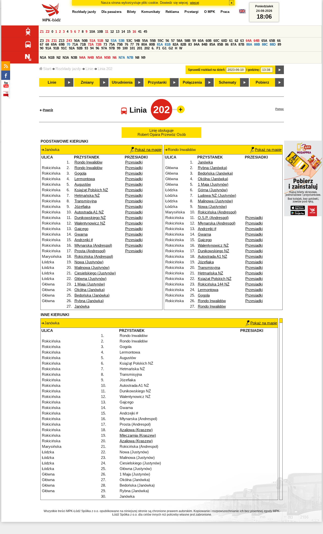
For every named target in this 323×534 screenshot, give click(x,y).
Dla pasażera (111, 12)
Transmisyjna (85, 201)
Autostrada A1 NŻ (89, 212)
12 (112, 32)
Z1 (42, 32)
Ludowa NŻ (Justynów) (217, 196)
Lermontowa (84, 179)
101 (132, 48)
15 (128, 32)
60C (216, 41)
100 (125, 48)
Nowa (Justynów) (88, 262)
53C (129, 41)
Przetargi (191, 12)
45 (145, 32)
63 (242, 41)
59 (194, 41)
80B (152, 44)
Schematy (227, 82)
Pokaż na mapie (148, 150)
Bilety (131, 12)
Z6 (47, 41)
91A (48, 48)
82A (175, 44)
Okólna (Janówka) (89, 290)
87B (241, 44)
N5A (99, 57)
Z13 (61, 41)
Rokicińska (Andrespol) (93, 257)
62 (236, 41)
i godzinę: (253, 70)
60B (208, 41)
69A (54, 44)
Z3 (42, 41)
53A (114, 41)
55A (145, 41)
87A (233, 44)
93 (86, 48)
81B (168, 44)
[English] (242, 12)
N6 (115, 57)
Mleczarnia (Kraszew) (138, 435)
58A (179, 41)
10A (92, 32)
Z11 (54, 41)
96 (97, 48)
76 (126, 44)
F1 (158, 48)
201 (139, 48)
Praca (225, 12)
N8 (137, 57)
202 (147, 48)
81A (160, 44)
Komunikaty (150, 12)
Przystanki (157, 82)
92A (72, 48)
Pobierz (262, 82)
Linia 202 (105, 69)
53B (121, 41)
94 (92, 48)
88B (257, 44)
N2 (59, 57)
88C (265, 44)
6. (153, 48)
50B (85, 41)
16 (134, 32)
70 (68, 44)
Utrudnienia (122, 82)
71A (75, 44)
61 (231, 41)
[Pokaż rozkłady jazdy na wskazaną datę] (279, 70)
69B (62, 44)
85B (220, 44)
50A (77, 41)
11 (106, 32)
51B (100, 41)
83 (190, 44)
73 (105, 44)
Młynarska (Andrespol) (93, 245)
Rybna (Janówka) (89, 301)
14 (123, 32)
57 (173, 41)
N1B (51, 57)
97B (112, 48)
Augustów (82, 184)
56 (167, 41)
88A (249, 44)
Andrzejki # (83, 240)
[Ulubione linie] (179, 109)
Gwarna (81, 234)
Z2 (47, 32)
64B (256, 41)
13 (117, 32)
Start (47, 69)
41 (140, 32)
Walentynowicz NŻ (89, 223)
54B (137, 41)
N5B (107, 57)
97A (104, 48)
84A (197, 44)
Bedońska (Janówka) (92, 295)
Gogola (80, 173)
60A (201, 41)
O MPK (209, 12)
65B (272, 41)
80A (144, 44)
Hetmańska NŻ (87, 196)
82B (183, 44)
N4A (82, 57)
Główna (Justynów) (90, 279)
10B (100, 32)
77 (132, 44)
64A (249, 41)
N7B (130, 57)
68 (47, 44)
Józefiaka (82, 207)
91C (64, 48)
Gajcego (81, 229)
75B (120, 44)
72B (98, 44)
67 (41, 44)
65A (264, 41)
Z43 (69, 41)
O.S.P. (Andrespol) (213, 218)
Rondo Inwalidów (88, 162)
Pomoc (279, 108)
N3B (74, 57)
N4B (91, 57)
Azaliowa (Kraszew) (136, 430)
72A (91, 44)
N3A (66, 57)
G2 (171, 48)
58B (187, 41)
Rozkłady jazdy (68, 69)
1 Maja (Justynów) (89, 284)
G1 (164, 48)
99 (118, 48)
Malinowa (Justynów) (92, 268)
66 (279, 41)
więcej (194, 3)
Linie (89, 69)
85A (212, 44)
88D (273, 44)
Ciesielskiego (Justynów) (95, 273)
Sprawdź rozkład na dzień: (206, 70)
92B (80, 48)
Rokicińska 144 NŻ (213, 284)
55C (161, 41)
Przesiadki (134, 162)
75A (112, 44)
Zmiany (87, 82)
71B (83, 44)
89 (279, 44)
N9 (143, 57)
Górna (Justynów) (213, 190)
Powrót (48, 110)
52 (107, 41)
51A (92, 41)
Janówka (81, 306)
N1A (43, 57)
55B (153, 41)
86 (227, 44)
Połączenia (192, 82)
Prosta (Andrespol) (89, 251)
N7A (122, 57)
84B (204, 44)
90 (41, 48)
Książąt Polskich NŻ (91, 190)
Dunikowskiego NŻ (90, 218)
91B (56, 48)
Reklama (172, 12)
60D (224, 41)
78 (137, 44)
